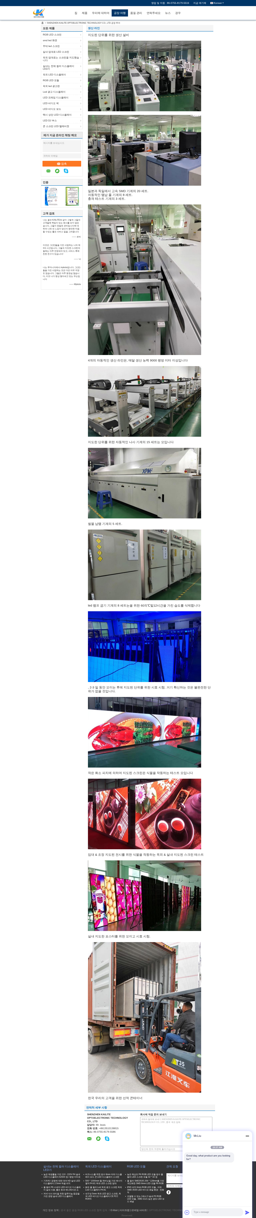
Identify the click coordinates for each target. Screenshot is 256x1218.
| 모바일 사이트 (138, 1210)
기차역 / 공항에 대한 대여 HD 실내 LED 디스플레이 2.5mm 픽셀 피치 (62, 1182)
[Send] (247, 1212)
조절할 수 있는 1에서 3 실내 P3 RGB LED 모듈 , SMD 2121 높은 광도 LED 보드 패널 (145, 1199)
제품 (84, 12)
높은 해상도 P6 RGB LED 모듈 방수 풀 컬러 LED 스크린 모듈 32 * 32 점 (145, 1175)
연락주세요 (154, 12)
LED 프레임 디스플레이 (55, 97)
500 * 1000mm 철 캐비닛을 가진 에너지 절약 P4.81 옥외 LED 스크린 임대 (103, 1182)
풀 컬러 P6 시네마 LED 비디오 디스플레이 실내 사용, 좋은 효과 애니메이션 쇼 (62, 1188)
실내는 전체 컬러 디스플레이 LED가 (58, 67)
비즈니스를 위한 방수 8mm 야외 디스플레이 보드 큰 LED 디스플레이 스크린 (103, 1175)
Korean (218, 3)
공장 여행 (120, 12)
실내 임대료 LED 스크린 (56, 51)
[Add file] (187, 1212)
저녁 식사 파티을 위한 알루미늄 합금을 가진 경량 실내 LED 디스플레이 (62, 1194)
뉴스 (168, 12)
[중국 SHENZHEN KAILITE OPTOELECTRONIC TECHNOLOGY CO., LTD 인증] (51, 196)
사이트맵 (124, 1210)
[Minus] (247, 1136)
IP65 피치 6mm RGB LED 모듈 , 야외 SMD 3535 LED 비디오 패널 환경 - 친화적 (145, 1190)
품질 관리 (136, 12)
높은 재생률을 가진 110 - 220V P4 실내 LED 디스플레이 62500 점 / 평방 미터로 (62, 1175)
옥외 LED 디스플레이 (54, 74)
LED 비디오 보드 (52, 109)
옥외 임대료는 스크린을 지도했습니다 (61, 59)
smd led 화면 (50, 40)
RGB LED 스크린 (52, 34)
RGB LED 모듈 (51, 80)
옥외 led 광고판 (51, 86)
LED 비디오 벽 (51, 103)
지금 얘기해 (199, 3)
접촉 (64, 163)
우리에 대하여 (100, 12)
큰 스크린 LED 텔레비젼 (56, 126)
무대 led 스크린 (51, 46)
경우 (178, 12)
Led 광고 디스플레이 (54, 91)
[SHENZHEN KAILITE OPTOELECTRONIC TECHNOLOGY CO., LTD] (52, 13)
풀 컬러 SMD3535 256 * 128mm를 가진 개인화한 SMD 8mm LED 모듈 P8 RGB (145, 1182)
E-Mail (114, 1210)
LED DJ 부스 (50, 120)
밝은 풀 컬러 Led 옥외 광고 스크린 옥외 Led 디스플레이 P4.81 (103, 1188)
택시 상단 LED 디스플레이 (57, 114)
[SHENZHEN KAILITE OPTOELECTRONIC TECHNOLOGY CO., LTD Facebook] (168, 1192)
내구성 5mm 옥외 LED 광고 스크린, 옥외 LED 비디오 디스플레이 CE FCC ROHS (103, 1196)
